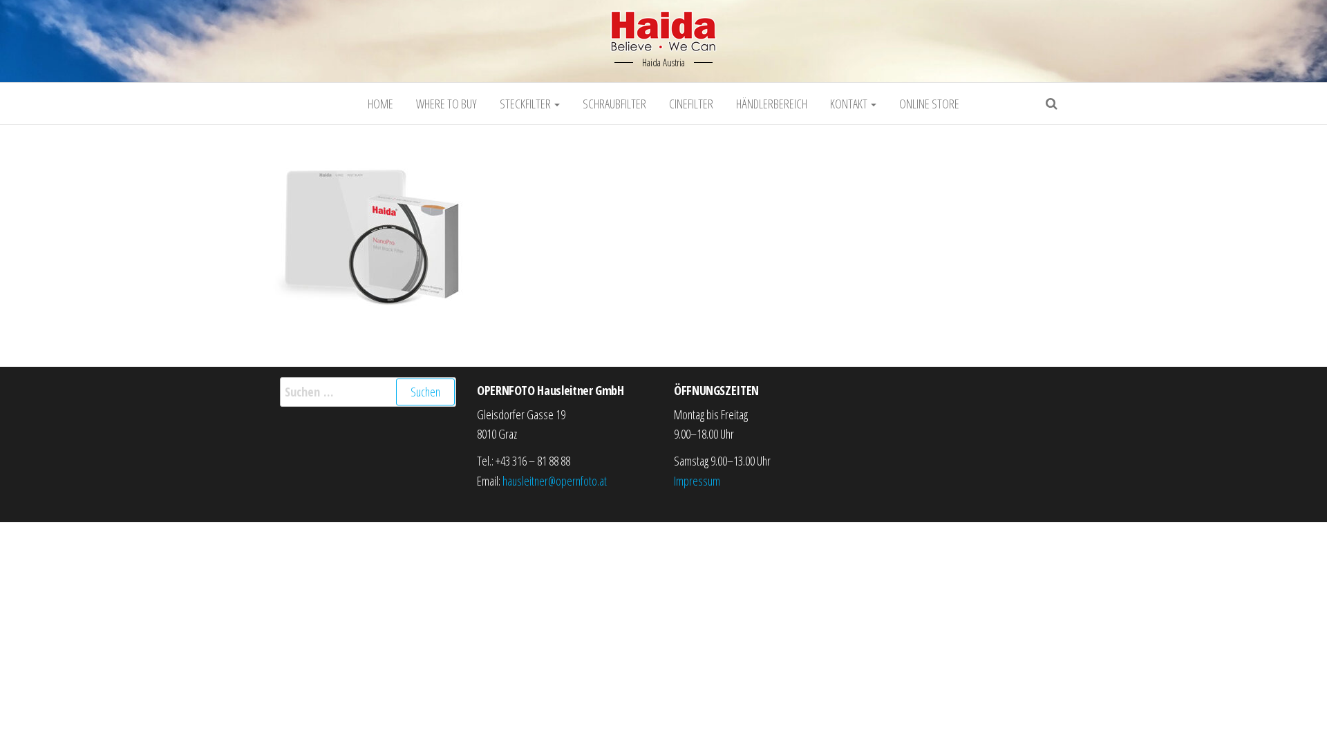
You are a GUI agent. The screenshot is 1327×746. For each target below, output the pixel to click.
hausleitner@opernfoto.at (554, 480)
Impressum (697, 480)
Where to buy (446, 103)
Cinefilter (691, 103)
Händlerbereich (771, 103)
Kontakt (849, 103)
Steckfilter (526, 103)
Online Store (929, 103)
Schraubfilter (614, 103)
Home (380, 103)
